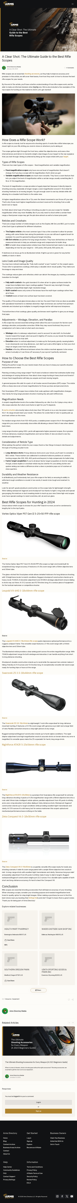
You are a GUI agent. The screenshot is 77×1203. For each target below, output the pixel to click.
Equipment (15, 999)
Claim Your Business (57, 1138)
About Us (6, 1154)
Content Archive (9, 1144)
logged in (17, 1096)
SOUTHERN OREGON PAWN (16, 969)
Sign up (38, 1111)
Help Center (7, 1167)
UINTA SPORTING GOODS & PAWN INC (54, 970)
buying (35, 87)
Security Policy (32, 1176)
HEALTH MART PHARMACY (16, 929)
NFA (5, 945)
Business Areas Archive (11, 1148)
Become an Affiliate (34, 1148)
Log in (38, 1102)
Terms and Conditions (35, 1167)
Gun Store (10, 940)
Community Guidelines (11, 1170)
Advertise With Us (56, 1141)
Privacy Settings (9, 1180)
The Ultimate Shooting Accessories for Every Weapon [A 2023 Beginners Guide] (36, 1062)
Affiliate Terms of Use (35, 1173)
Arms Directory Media (14, 67)
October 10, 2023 (15, 1077)
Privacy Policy (32, 1170)
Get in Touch (54, 1144)
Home (5, 1138)
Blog (5, 1141)
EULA (29, 1183)
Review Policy (32, 1180)
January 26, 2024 (12, 69)
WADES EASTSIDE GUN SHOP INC (57, 929)
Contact (6, 1151)
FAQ (4, 1173)
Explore (29, 1144)
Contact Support (9, 1176)
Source (4, 636)
